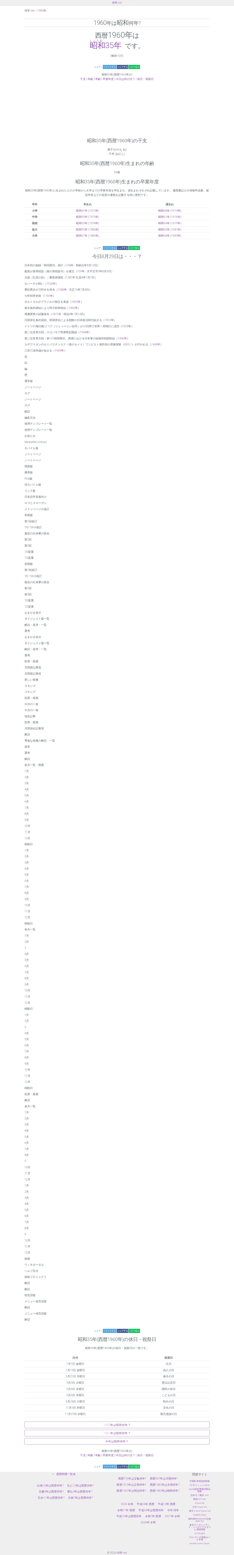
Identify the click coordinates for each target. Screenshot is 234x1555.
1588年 (62, 289)
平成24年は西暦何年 (151, 1510)
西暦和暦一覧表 (66, 1474)
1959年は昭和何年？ (117, 1425)
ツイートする (109, 67)
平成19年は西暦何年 (129, 1516)
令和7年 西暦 (153, 1516)
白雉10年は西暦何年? (50, 1485)
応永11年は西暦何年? (51, 1497)
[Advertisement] (117, 109)
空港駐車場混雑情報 (199, 1481)
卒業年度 (108, 79)
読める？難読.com (200, 1495)
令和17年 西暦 (126, 1510)
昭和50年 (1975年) (87, 216)
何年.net (117, 2)
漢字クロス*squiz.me (199, 1511)
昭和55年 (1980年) (87, 229)
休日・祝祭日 (145, 79)
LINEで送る (134, 67)
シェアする (122, 67)
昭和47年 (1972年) (87, 210)
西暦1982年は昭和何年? (165, 1490)
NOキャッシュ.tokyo (200, 1485)
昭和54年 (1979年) (169, 223)
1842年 (73, 308)
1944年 (84, 332)
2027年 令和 (172, 1516)
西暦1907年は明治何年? (131, 1490)
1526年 (51, 283)
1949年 (155, 344)
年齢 (90, 79)
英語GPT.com (199, 1499)
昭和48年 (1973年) (169, 210)
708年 (69, 265)
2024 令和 (127, 1504)
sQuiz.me (199, 1503)
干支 (83, 79)
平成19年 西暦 (166, 1504)
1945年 (122, 338)
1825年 (76, 301)
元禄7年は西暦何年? (80, 1497)
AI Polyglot (200, 1533)
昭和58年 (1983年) (169, 235)
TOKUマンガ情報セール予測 (200, 1538)
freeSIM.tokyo (199, 1515)
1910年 (109, 320)
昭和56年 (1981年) (169, 229)
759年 (81, 271)
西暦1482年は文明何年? (165, 1484)
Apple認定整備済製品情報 (199, 1490)
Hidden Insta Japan (200, 1543)
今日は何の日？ (125, 79)
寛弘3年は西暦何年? (79, 1491)
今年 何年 (173, 1510)
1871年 (56, 314)
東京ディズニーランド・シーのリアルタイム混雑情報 (199, 1527)
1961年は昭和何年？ (117, 1433)
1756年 (48, 295)
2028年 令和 (148, 1522)
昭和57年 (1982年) (87, 235)
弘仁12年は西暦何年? (80, 1485)
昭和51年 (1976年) (169, 216)
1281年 (70, 277)
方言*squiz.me (199, 1507)
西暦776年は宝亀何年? (132, 1478)
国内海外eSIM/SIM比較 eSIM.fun (199, 1520)
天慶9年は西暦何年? (51, 1491)
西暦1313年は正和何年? (131, 1484)
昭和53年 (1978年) (87, 223)
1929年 (126, 326)
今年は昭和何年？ (117, 1441)
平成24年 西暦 (145, 1504)
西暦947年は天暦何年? (164, 1478)
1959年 (59, 350)
